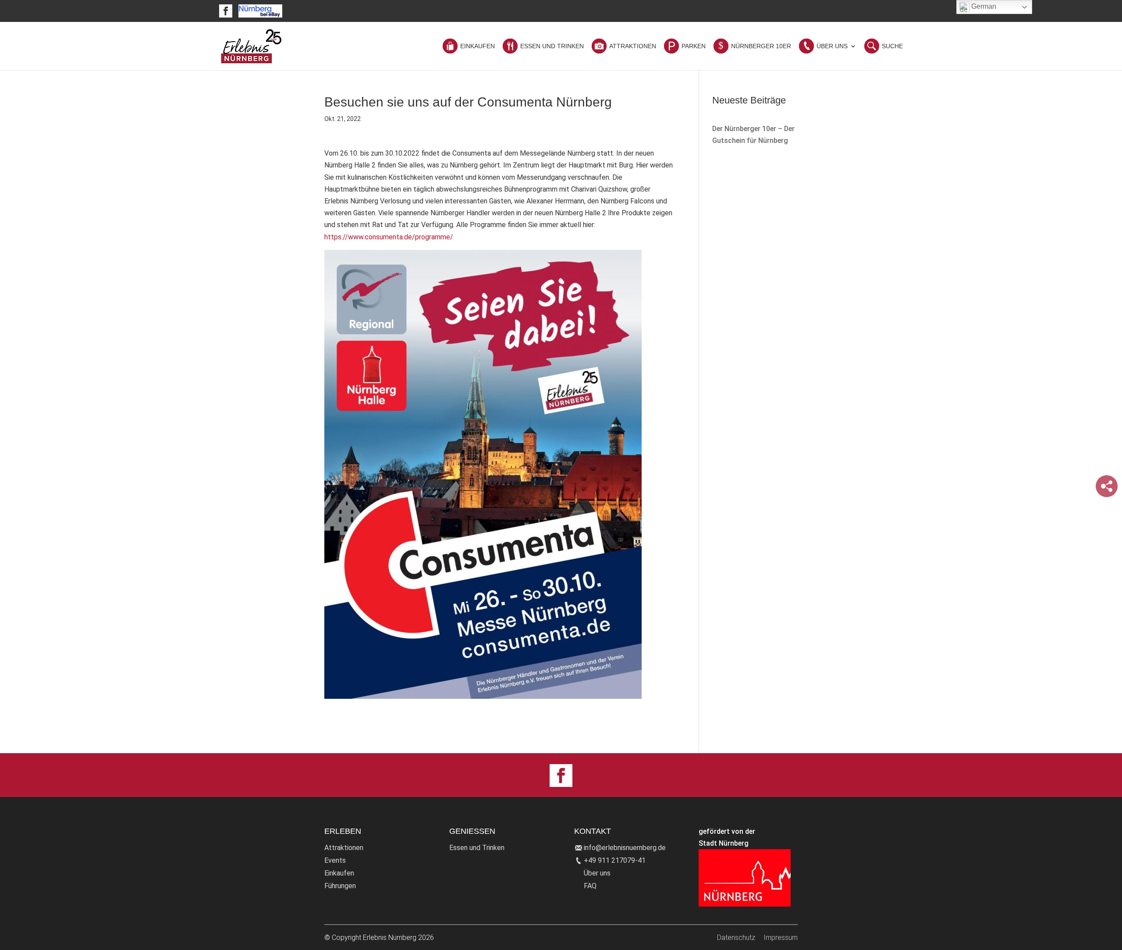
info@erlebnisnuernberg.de (625, 847)
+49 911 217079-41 (615, 860)
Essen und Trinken (552, 46)
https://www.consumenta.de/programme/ (388, 237)
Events (335, 860)
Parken (694, 46)
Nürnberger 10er (761, 46)
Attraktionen (632, 46)
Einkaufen (477, 46)
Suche (892, 46)
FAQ (590, 886)
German (982, 6)
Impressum (780, 937)
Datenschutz (736, 937)
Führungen (340, 886)
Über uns (597, 873)
